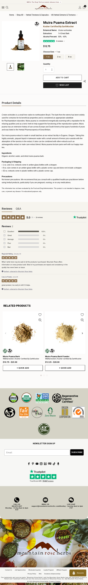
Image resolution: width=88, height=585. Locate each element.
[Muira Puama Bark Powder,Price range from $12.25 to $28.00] (65, 333)
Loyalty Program (49, 570)
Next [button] (82, 333)
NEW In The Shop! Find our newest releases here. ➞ (44, 2)
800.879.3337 (17, 506)
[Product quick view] (40, 320)
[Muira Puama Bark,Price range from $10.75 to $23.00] (23, 333)
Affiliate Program (61, 570)
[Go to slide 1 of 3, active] (41, 375)
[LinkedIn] (45, 463)
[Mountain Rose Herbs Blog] (49, 463)
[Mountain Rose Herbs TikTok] (54, 463)
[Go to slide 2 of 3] (44, 375)
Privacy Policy (32, 574)
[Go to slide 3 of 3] (47, 375)
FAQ (40, 574)
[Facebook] (29, 463)
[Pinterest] (33, 463)
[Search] (7, 7)
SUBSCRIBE (76, 452)
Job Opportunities (20, 570)
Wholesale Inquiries (34, 570)
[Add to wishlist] (40, 314)
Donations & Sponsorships (52, 574)
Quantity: (47, 64)
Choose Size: (51, 52)
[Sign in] (80, 7)
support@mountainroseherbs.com (45, 506)
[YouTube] (37, 463)
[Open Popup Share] (84, 82)
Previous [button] (5, 333)
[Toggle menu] (3, 7)
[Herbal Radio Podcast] (58, 463)
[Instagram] (41, 463)
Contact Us (8, 570)
